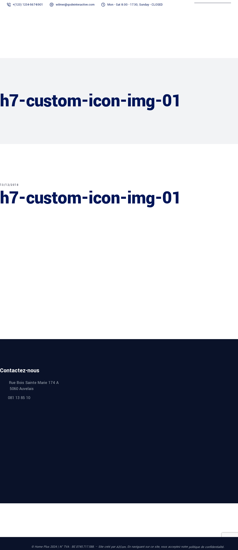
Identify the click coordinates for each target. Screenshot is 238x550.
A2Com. (121, 547)
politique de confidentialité (206, 547)
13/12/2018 (9, 185)
